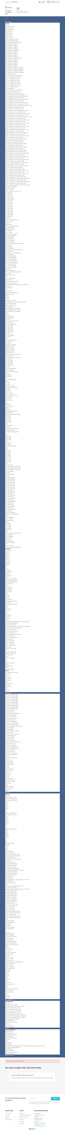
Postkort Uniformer (10, 750)
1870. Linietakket (9, 88)
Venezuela (8, 996)
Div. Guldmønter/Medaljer (12, 868)
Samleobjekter (9, 1036)
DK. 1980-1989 (9, 211)
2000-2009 (8, 438)
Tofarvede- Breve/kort (11, 186)
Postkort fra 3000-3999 (11, 697)
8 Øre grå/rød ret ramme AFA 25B (14, 148)
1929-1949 (8, 417)
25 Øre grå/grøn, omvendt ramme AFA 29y (16, 132)
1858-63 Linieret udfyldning (12, 50)
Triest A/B (7, 617)
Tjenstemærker (9, 536)
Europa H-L (8, 572)
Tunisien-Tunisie (9, 992)
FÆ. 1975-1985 (9, 325)
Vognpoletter (8, 1031)
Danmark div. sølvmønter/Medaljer (14, 870)
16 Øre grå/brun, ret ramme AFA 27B (14, 155)
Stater (7, 620)
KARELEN (7, 409)
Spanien (7, 613)
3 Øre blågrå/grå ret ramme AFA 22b (14, 98)
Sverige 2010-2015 (10, 506)
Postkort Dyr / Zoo (10, 712)
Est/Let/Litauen (9, 938)
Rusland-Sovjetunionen (11, 604)
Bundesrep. (8, 647)
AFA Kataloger (9, 1049)
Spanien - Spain (9, 959)
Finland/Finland (9, 928)
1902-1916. (8, 392)
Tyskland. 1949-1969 (10, 648)
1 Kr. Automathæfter (10, 264)
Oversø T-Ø (8, 686)
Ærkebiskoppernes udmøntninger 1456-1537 (17, 889)
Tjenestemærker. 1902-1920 (12, 468)
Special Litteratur (9, 1053)
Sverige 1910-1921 (10, 481)
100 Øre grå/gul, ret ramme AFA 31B (14, 164)
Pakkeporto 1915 (9, 348)
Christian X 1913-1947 (11, 814)
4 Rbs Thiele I (8, 34)
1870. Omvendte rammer (11, 86)
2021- (6, 424)
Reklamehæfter (9, 254)
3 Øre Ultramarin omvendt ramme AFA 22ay (16, 96)
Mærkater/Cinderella (11, 1034)
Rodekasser (8, 1042)
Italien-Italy (8, 773)
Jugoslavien (8, 587)
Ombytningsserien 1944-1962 (13, 1009)
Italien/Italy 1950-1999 (11, 582)
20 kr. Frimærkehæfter (11, 261)
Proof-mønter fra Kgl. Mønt (12, 854)
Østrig (7, 667)
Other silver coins (10, 984)
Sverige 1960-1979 (10, 487)
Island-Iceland (9, 761)
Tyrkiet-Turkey (9, 965)
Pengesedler (8, 1119)
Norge (7, 522)
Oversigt (21, 1121)
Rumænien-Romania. (10, 952)
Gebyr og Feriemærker (11, 234)
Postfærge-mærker (10, 235)
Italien (6, 577)
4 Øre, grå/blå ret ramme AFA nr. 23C (15, 172)
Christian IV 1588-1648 (11, 890)
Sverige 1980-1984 (10, 488)
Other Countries (9, 788)
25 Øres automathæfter (11, 262)
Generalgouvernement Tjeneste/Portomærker (18, 626)
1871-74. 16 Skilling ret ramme (12, 83)
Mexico (7, 985)
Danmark (7, 25)
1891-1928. (8, 416)
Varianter (7, 384)
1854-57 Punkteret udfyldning (13, 42)
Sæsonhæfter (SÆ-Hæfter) (12, 311)
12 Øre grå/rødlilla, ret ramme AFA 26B (15, 151)
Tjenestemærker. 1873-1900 (12, 466)
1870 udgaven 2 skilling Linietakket (14, 67)
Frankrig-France (9, 769)
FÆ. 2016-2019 (9, 332)
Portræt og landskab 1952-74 (13, 1012)
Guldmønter (8, 860)
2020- (6, 441)
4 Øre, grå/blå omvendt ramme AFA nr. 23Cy (17, 173)
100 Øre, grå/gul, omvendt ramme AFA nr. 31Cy (17, 185)
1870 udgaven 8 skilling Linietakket (14, 71)
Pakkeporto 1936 (9, 351)
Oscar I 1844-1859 (10, 906)
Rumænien (8, 602)
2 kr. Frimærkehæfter (10, 256)
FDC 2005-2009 (9, 504)
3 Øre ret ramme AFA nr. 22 (12, 91)
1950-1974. (8, 419)
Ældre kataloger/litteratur (12, 1052)
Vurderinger (8, 1044)
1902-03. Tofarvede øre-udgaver (14, 167)
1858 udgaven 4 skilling (11, 52)
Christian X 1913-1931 (10, 867)
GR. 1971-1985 (8, 360)
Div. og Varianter (9, 471)
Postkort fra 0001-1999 (11, 694)
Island (6, 449)
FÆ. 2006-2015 (9, 330)
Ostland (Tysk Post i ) (11, 632)
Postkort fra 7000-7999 (11, 704)
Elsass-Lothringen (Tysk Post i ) (13, 628)
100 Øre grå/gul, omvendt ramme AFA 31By (16, 166)
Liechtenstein (9, 588)
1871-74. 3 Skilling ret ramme (12, 79)
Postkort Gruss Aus (10, 720)
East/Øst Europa (9, 1027)
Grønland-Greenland (10, 754)
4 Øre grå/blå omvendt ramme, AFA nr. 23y (16, 102)
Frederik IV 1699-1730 (10, 895)
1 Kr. (6, 810)
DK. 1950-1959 (9, 207)
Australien (8, 970)
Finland (7, 403)
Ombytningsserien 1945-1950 (13, 1011)
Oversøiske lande (10, 968)
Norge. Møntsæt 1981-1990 (12, 913)
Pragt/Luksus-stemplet (11, 428)
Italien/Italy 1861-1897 (10, 579)
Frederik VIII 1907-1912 (11, 813)
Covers (7, 606)
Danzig (7, 560)
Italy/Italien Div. (9, 583)
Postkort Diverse (9, 751)
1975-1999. (8, 420)
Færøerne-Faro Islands (11, 753)
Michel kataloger (9, 1050)
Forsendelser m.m (10, 238)
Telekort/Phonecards (11, 1038)
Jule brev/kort (9, 287)
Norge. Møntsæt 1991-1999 (12, 916)
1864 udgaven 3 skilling (11, 61)
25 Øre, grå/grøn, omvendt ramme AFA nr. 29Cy (18, 178)
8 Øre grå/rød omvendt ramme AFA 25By (16, 150)
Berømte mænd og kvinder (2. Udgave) (15, 1017)
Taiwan (7, 675)
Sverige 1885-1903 (10, 479)
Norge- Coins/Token (10, 914)
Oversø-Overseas (10, 781)
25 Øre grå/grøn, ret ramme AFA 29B (15, 158)
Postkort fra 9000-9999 (11, 707)
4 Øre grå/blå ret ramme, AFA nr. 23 (14, 101)
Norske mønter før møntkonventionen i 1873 (17, 879)
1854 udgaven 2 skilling (11, 44)
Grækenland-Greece (10, 941)
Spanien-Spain (9, 778)
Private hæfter (9, 251)
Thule (6, 381)
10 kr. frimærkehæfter (11, 259)
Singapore (8, 789)
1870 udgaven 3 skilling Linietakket (14, 69)
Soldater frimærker (10, 229)
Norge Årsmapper (10, 542)
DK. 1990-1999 (9, 213)
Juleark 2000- (9, 280)
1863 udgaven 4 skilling (11, 55)
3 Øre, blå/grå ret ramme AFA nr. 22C (15, 169)
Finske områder (9, 406)
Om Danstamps (23, 1117)
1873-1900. (8, 390)
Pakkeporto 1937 (9, 352)
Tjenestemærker (9, 227)
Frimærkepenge (9, 1033)
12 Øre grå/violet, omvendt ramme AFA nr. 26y (17, 120)
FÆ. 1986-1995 (9, 327)
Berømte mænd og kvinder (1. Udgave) (15, 1015)
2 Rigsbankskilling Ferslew (12, 39)
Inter (6, 884)
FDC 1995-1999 (9, 500)
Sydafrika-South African (11, 989)
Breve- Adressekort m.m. (12, 219)
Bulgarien (7, 558)
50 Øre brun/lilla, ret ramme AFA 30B (14, 161)
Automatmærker (9, 242)
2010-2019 (8, 439)
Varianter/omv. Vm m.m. (11, 395)
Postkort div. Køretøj (10, 745)
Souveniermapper (10, 270)
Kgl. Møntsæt (8, 851)
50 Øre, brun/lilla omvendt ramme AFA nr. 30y (17, 136)
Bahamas (7, 971)
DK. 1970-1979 (9, 210)
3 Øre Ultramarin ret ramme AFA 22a (14, 94)
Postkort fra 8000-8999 (11, 705)
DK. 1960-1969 (9, 208)
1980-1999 (8, 458)
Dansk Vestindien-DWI (11, 758)
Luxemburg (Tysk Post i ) (11, 631)
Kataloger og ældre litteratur (13, 1047)
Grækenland (8, 571)
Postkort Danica (9, 710)
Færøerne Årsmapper (11, 340)
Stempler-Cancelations (11, 387)
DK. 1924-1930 (9, 197)
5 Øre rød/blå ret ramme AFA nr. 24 (14, 107)
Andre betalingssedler (11, 1022)
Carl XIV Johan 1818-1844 (11, 905)
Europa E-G (8, 561)
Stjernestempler (9, 294)
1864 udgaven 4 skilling (11, 63)
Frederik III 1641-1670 (10, 797)
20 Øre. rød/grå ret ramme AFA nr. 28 (15, 128)
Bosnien (7, 557)
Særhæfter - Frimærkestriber (13, 253)
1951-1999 (8, 526)
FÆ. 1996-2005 (9, 329)
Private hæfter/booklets (11, 371)
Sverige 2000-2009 (10, 501)
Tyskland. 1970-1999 (10, 651)
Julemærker (8, 273)
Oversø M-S (8, 680)
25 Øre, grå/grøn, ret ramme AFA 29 (14, 131)
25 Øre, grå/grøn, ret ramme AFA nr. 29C (16, 177)
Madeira (7, 598)
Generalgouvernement (11, 623)
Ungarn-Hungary (9, 966)
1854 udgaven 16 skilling (11, 48)
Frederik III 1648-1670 (10, 892)
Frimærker (8, 1113)
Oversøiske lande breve (11, 672)
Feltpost (7, 427)
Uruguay (7, 995)
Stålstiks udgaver (10, 199)
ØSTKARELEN (8, 412)
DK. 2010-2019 (9, 216)
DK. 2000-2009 (9, 215)
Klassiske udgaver (10, 26)
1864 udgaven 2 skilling (11, 60)
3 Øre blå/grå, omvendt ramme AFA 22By (16, 143)
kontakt (21, 1119)
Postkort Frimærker (10, 716)
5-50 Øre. (7, 845)
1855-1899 (8, 523)
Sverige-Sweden (9, 764)
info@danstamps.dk (39, 1126)
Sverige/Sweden (9, 921)
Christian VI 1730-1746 (11, 897)
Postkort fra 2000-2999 (11, 696)
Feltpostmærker (9, 520)
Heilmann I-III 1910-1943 (11, 1004)
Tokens (7, 998)
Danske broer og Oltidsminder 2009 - (15, 1006)
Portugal (7, 596)
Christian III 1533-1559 (11, 887)
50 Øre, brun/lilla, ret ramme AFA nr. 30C (16, 180)
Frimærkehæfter (9, 248)
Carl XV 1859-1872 (10, 908)
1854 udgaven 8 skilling (11, 47)
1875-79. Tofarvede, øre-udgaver (14, 90)
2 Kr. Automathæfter (10, 265)
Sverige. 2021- (9, 511)
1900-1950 (8, 525)
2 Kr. (6, 811)
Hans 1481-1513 (9, 881)
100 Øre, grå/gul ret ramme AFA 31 (14, 137)
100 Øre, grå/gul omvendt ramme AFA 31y (16, 139)
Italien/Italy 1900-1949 (11, 580)
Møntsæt (7, 925)
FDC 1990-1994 (9, 496)
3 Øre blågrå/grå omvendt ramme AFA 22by (16, 99)
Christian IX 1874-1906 (11, 800)
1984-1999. (8, 436)
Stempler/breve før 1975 (11, 321)
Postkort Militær (9, 727)
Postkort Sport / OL (10, 743)
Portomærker (9, 230)
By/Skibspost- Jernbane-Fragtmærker (15, 302)
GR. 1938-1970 (9, 359)
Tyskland (7, 618)
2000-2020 (8, 422)
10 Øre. (7, 807)
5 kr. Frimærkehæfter (10, 257)
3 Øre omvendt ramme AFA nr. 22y (14, 93)
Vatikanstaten (9, 666)
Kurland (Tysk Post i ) (10, 629)
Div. (6, 276)
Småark (7, 297)
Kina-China (8, 783)
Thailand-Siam (9, 683)
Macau (7, 682)
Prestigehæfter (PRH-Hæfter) (13, 310)
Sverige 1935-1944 (10, 484)
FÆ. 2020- (8, 333)
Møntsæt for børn (10, 852)
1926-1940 (8, 454)
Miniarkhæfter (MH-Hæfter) (12, 308)
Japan (6, 784)
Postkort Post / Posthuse (12, 734)
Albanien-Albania (9, 933)
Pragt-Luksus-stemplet (11, 226)
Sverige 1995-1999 (10, 498)
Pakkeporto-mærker (10, 344)
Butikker (21, 1123)
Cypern (7, 553)
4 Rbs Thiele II (8, 36)
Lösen (6, 515)
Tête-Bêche (8, 246)
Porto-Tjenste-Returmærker (13, 533)
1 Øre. (6, 802)
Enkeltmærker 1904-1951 (11, 281)
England (7, 564)
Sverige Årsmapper (10, 512)
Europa (7, 765)
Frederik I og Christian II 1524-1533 (14, 886)
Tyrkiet (7, 664)
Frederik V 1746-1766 (10, 898)
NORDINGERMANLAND (11, 411)
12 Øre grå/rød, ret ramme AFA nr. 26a (15, 121)
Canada (7, 974)
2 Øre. (6, 803)
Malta (6, 593)
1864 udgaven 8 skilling (11, 64)
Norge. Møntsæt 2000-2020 (12, 917)
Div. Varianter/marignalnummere (14, 249)
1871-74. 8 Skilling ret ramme (12, 80)
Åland (6, 435)
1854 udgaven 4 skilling (11, 45)
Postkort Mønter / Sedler (12, 731)
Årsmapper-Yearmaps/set (12, 431)
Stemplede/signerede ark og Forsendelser (16, 284)
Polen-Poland (8, 949)
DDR (6, 661)
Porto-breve (8, 232)
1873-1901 (7, 450)
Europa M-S (8, 591)
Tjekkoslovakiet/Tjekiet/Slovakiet (14, 962)
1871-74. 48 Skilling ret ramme (13, 85)
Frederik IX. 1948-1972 (11, 829)
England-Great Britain (11, 936)
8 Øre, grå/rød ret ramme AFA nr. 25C (15, 175)
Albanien (7, 555)
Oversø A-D (8, 677)
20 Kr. (6, 919)
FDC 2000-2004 (9, 503)
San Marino (8, 609)
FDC (6, 289)
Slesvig (7, 314)
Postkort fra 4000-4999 (11, 699)
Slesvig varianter (9, 318)
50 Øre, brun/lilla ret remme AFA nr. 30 (15, 134)
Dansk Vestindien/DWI (11, 871)
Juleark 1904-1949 (10, 275)
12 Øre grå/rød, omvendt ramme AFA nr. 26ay (17, 123)
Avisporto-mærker (10, 240)
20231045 (15, 2)
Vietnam (7, 689)
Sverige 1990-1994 (10, 495)
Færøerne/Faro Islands (11, 873)
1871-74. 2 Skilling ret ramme (12, 77)
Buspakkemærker (10, 430)
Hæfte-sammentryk (10, 305)
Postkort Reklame (10, 737)
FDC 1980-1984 (9, 490)
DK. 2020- (7, 218)
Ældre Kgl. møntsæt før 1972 (12, 856)
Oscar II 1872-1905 (10, 909)
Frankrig (7, 569)
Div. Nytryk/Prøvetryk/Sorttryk (13, 272)
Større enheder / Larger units (13, 191)
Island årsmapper (10, 474)
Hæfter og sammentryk (11, 637)
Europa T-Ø (8, 615)
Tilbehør (7, 1039)
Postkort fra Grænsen (11, 721)
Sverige (7, 476)
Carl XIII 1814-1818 (9, 903)
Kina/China (8, 674)
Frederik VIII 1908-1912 (11, 865)
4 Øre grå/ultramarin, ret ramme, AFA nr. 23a (17, 104)
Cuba (6, 976)
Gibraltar (7, 563)
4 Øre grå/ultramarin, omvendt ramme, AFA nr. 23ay (19, 105)
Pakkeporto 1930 (9, 349)
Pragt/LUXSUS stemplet (11, 514)
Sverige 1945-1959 (10, 485)
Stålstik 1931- (8, 224)
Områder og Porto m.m (11, 601)
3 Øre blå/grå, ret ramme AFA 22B (14, 142)
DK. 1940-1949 (9, 204)
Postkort (7, 1115)
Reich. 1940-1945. (10, 644)
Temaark (7, 299)
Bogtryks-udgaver (10, 188)
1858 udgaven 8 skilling (11, 53)
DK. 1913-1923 (8, 196)
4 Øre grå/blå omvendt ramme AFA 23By (15, 147)
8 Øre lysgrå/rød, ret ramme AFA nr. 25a (15, 112)
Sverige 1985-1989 (10, 492)
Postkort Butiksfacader (11, 708)
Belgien (7, 552)
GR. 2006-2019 (9, 365)
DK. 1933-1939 (9, 200)
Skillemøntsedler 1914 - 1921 (12, 1008)
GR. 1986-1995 (9, 362)
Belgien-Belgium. (9, 935)
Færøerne (8, 319)
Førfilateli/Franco (9, 29)
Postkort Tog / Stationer (11, 746)
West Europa (8, 1025)
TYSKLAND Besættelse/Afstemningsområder (17, 621)
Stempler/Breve (9, 356)
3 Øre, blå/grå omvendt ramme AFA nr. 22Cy (16, 170)
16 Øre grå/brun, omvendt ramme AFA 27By (16, 156)
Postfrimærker (9, 316)
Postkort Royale (9, 739)
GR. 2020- (7, 367)
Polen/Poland (8, 599)
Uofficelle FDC (9, 291)
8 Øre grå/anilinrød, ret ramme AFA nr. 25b (16, 115)
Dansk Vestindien (10, 386)
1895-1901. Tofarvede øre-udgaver (14, 140)
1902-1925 (8, 452)
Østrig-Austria (9, 770)
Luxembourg (8, 590)
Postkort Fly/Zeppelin (11, 715)
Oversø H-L (8, 685)
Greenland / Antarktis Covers (13, 357)
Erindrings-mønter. (10, 922)
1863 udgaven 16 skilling (11, 56)
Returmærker (9, 538)
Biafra (6, 973)
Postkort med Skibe (10, 740)
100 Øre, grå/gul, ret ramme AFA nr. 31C (15, 183)
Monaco (7, 594)
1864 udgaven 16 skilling (11, 66)
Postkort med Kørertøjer (12, 724)
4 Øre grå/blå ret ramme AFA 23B (14, 145)
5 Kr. (6, 841)
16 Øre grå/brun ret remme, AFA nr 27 (15, 124)
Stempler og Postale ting (12, 292)
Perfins (7, 295)
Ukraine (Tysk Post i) (10, 625)
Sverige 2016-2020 (10, 509)
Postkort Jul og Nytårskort (12, 723)
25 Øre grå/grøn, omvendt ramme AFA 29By (16, 159)
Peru (6, 987)
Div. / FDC (7, 382)
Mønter (7, 1117)
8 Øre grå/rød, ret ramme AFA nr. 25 (14, 109)
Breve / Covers (9, 189)
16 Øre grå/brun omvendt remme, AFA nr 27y (17, 126)
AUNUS (7, 408)
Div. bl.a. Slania (9, 519)
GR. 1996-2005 (9, 363)
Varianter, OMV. (9, 221)
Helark (7, 313)
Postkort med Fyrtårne (11, 718)
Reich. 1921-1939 (9, 642)
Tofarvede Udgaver (10, 74)
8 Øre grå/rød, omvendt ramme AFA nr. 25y (16, 110)
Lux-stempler (8, 341)
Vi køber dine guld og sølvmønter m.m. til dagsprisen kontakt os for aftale (24, 1046)
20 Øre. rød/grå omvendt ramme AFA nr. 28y (17, 129)
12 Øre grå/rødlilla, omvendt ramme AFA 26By (17, 153)
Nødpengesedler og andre (12, 1019)
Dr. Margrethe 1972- (10, 862)
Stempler (7, 473)
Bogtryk (7, 223)
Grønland (7, 343)
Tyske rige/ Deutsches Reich (13, 634)
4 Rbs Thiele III (9, 37)
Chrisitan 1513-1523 (10, 883)
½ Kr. (6, 824)
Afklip (6, 1041)
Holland (7, 574)
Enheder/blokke (9, 237)
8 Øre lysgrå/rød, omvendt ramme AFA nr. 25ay (17, 113)
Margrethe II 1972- (10, 843)
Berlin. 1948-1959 (9, 658)
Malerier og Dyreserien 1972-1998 (14, 1014)
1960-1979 (8, 457)
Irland (6, 585)
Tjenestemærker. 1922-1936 (12, 469)
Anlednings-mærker (10, 300)
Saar (6, 607)
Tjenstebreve (9, 31)
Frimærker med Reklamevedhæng (14, 243)
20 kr (6, 849)
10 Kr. (6, 848)
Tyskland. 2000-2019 (10, 653)
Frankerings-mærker (10, 303)
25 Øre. (7, 808)
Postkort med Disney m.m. (12, 748)
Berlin (6, 656)
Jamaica (7, 979)
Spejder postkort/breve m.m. (13, 742)
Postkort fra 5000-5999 (11, 701)
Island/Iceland (9, 876)
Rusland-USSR (9, 954)
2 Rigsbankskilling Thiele (11, 41)
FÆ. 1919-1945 (9, 322)
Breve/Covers (9, 28)
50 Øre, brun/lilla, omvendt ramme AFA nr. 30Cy (17, 181)
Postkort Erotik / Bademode (12, 713)
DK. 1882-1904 (9, 192)
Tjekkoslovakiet (9, 669)
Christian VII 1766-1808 (11, 799)
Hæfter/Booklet (9, 370)
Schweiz (7, 610)
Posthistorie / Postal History (12, 354)
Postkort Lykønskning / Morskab (13, 726)
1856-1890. (8, 405)
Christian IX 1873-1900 (11, 864)
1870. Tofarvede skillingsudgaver (14, 75)
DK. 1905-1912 (9, 194)
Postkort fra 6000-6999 (11, 702)
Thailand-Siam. (9, 990)
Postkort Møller (9, 729)
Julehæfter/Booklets (10, 379)
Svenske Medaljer (10, 927)
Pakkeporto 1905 (9, 346)
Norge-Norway (9, 762)
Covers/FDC (8, 575)
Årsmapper (8, 268)
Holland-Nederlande (10, 943)
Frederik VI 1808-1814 (10, 902)
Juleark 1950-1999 (10, 278)
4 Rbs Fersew (8, 33)
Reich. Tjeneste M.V (10, 645)
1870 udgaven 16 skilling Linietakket (14, 72)
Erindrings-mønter (10, 857)
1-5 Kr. (6, 846)
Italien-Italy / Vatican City (11, 944)
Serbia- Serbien (9, 957)
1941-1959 (8, 455)
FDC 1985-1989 (9, 493)
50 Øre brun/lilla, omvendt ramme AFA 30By (16, 162)
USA (6, 688)
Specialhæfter (9, 306)
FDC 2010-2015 (9, 507)
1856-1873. (8, 389)
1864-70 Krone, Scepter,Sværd (13, 58)
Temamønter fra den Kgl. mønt (13, 859)
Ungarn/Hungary (9, 663)
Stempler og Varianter (11, 283)
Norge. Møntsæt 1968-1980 (12, 911)
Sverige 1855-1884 (10, 477)
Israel (6, 978)
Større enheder (9, 393)
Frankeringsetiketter (10, 324)
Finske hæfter (9, 425)
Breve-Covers (9, 545)
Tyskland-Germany (10, 780)
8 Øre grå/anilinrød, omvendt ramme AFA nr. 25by (18, 117)
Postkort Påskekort (10, 735)
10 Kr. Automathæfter (11, 267)
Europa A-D (8, 550)
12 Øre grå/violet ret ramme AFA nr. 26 (15, 118)
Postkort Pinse (9, 732)
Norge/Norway (9, 878)
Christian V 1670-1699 (11, 894)
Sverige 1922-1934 (10, 482)
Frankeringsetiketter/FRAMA (12, 414)
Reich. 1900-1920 (9, 640)
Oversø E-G (8, 678)
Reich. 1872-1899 (9, 636)
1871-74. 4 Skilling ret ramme (12, 82)
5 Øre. (6, 805)
